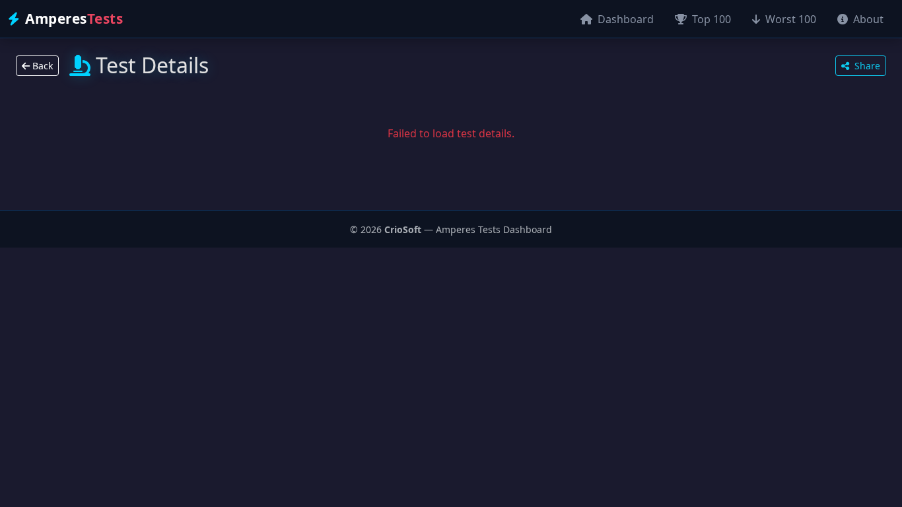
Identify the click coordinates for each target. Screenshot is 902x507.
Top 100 (710, 19)
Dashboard (624, 19)
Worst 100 (789, 19)
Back (41, 65)
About (867, 19)
